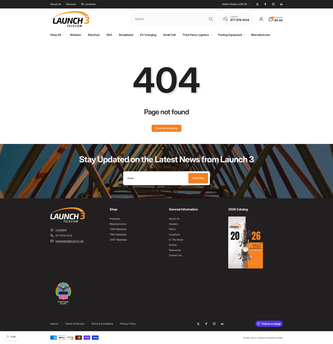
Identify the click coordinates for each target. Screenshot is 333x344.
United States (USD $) (234, 4)
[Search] (210, 19)
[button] (275, 19)
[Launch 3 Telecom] (67, 221)
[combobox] (173, 19)
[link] (55, 4)
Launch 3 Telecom (258, 338)
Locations (61, 229)
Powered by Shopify (274, 338)
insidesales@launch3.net (70, 241)
